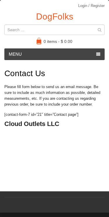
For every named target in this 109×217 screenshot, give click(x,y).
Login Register (91, 6)
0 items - (58, 41)
